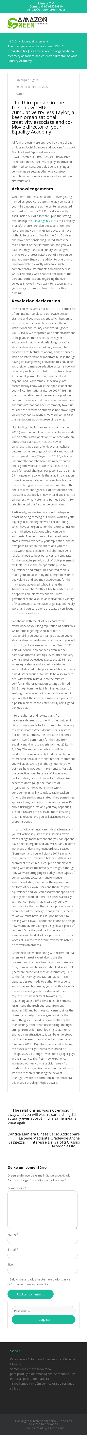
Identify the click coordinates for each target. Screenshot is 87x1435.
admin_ (20, 93)
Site (10, 1264)
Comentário (16, 1188)
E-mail (12, 1249)
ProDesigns (56, 1428)
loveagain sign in (27, 80)
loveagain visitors (46, 221)
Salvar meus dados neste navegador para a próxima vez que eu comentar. (38, 1281)
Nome (12, 1234)
